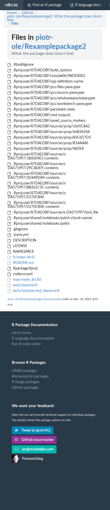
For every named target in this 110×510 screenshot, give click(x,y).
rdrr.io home (21, 333)
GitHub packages (25, 388)
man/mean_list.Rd (26, 279)
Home (12, 13)
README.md (23, 263)
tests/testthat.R (24, 285)
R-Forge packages (25, 382)
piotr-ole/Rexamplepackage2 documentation (35, 299)
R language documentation (33, 338)
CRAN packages (24, 371)
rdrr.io (11, 5)
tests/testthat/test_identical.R (36, 291)
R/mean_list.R (23, 257)
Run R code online (26, 344)
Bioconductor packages (30, 376)
